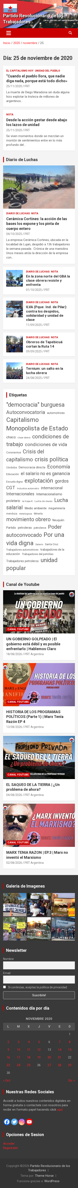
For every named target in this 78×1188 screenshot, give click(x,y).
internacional (52, 488)
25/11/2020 (14, 86)
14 (59, 1050)
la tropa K (27, 501)
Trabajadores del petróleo (37, 554)
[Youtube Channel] (29, 1122)
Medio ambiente (36, 508)
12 (39, 1050)
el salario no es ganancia (45, 473)
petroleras (25, 528)
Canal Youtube (18, 629)
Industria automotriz (28, 488)
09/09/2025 (34, 351)
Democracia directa (32, 467)
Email (6, 973)
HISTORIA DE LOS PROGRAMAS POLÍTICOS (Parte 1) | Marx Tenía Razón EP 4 (34, 717)
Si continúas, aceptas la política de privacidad (37, 987)
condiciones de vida (46, 444)
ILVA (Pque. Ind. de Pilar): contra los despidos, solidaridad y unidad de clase (46, 313)
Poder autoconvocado (34, 531)
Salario (39, 544)
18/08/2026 (14, 654)
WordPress (51, 1181)
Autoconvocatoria (25, 412)
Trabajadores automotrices (22, 549)
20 (49, 1057)
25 (28, 1065)
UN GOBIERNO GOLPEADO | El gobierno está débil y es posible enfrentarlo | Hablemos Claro (33, 644)
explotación (39, 480)
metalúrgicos (25, 513)
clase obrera (24, 437)
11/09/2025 (34, 325)
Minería (38, 513)
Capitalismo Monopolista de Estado (37, 424)
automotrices (56, 413)
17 (18, 1057)
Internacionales (20, 494)
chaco (11, 437)
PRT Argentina (34, 654)
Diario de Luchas (22, 159)
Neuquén (58, 520)
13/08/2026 (14, 727)
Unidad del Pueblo (47, 70)
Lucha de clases (43, 501)
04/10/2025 (14, 234)
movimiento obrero (28, 519)
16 (8, 1057)
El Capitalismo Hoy (19, 70)
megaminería (56, 508)
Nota (9, 114)
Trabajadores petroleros (22, 561)
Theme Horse (44, 1176)
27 (49, 1065)
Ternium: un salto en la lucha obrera (44, 370)
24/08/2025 (34, 378)
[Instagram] (22, 1122)
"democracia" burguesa (35, 404)
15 (69, 1050)
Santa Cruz (51, 544)
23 (8, 1065)
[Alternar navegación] (8, 33)
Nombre (8, 959)
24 (18, 1065)
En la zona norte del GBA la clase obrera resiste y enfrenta (48, 280)
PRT (27, 86)
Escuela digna (14, 481)
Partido (11, 528)
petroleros (40, 527)
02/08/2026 (14, 862)
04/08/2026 (14, 795)
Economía (58, 467)
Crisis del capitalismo (25, 456)
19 (39, 1057)
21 (59, 1057)
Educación (12, 474)
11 (28, 1050)
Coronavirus (13, 452)
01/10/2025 (34, 289)
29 (69, 1065)
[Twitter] (14, 1122)
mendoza (11, 513)
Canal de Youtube (22, 584)
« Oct (6, 1080)
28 (59, 1065)
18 (28, 1057)
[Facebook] (7, 1122)
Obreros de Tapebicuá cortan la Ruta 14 (44, 344)
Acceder (9, 1143)
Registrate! (10, 1148)
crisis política (51, 459)
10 (18, 1050)
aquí (60, 1109)
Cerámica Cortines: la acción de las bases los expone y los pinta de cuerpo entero (36, 224)
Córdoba (11, 467)
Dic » (71, 1080)
